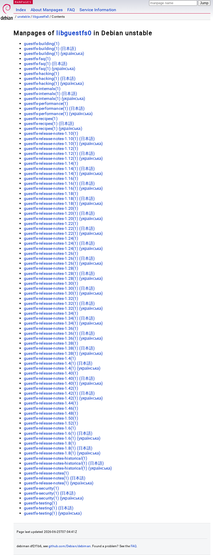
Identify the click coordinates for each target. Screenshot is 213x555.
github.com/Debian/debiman (70, 546)
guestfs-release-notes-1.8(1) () (58, 448)
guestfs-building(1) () (50, 48)
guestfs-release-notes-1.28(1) (51, 268)
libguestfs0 (41, 16)
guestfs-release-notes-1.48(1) (51, 413)
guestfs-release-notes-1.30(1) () (59, 288)
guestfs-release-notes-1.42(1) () (59, 393)
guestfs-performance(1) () (54, 108)
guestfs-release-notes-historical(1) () (64, 463)
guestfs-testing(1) (40, 503)
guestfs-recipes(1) (41, 118)
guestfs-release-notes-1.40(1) (51, 373)
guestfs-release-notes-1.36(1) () (59, 333)
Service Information (97, 9)
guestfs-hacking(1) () (50, 78)
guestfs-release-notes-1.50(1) (51, 418)
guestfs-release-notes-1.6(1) (50, 428)
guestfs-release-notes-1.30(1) (51, 283)
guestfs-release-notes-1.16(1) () (59, 183)
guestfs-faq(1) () (45, 63)
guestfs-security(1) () (50, 493)
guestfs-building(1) (41, 43)
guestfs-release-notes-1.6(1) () (58, 433)
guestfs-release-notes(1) (46, 473)
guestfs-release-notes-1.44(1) (51, 403)
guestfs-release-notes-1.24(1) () (59, 243)
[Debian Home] (6, 10)
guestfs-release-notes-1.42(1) (51, 388)
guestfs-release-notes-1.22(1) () (59, 228)
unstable (23, 16)
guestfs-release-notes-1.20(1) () (59, 213)
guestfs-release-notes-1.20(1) (51, 208)
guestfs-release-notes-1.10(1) (51, 133)
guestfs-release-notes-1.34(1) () (59, 318)
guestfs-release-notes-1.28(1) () (59, 273)
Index (21, 9)
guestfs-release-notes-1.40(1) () (59, 378)
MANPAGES (23, 2)
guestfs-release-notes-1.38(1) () (59, 348)
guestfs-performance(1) (46, 103)
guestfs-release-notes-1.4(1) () (58, 363)
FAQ (71, 9)
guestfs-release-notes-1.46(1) (51, 408)
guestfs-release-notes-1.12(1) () (59, 153)
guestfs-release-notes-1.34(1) (51, 313)
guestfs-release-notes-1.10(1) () (59, 138)
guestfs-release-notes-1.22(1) (51, 223)
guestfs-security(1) (41, 488)
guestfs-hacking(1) (41, 73)
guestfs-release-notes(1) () (55, 478)
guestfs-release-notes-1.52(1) (51, 423)
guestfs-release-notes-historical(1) (55, 458)
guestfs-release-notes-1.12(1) (51, 148)
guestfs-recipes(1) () (49, 123)
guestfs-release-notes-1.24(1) (51, 238)
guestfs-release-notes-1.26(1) (51, 253)
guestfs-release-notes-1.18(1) (51, 193)
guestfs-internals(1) (42, 88)
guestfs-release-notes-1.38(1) (51, 343)
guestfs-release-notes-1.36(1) (51, 328)
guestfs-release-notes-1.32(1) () (59, 303)
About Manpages (47, 9)
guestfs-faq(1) (37, 58)
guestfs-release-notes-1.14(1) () (59, 168)
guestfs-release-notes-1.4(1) (50, 358)
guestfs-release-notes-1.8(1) (50, 443)
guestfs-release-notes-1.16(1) (51, 178)
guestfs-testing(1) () (49, 508)
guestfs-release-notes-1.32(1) (51, 298)
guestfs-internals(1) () (50, 93)
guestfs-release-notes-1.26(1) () (59, 258)
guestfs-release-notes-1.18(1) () (59, 198)
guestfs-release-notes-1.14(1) (51, 163)
